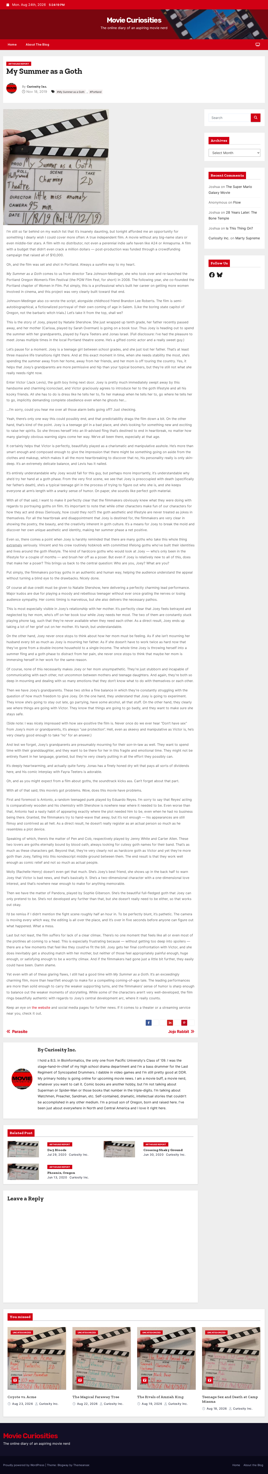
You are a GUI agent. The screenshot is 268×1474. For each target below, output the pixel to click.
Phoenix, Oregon (61, 1173)
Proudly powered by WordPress (24, 1465)
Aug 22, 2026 (88, 1403)
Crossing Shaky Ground (163, 1150)
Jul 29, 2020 (56, 1154)
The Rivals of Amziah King (160, 1397)
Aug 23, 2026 (23, 1403)
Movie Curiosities (134, 20)
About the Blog (37, 44)
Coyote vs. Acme (22, 1397)
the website (41, 1007)
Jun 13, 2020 (57, 1177)
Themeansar (81, 1465)
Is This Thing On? (239, 228)
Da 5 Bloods (56, 1150)
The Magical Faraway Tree (95, 1397)
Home (12, 44)
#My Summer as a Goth (70, 91)
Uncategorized (22, 1332)
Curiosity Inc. (37, 86)
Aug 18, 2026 (217, 1408)
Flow (237, 202)
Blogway (63, 1465)
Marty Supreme (247, 238)
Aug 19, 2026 (152, 1403)
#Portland (95, 91)
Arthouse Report (18, 63)
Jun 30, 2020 (153, 1154)
